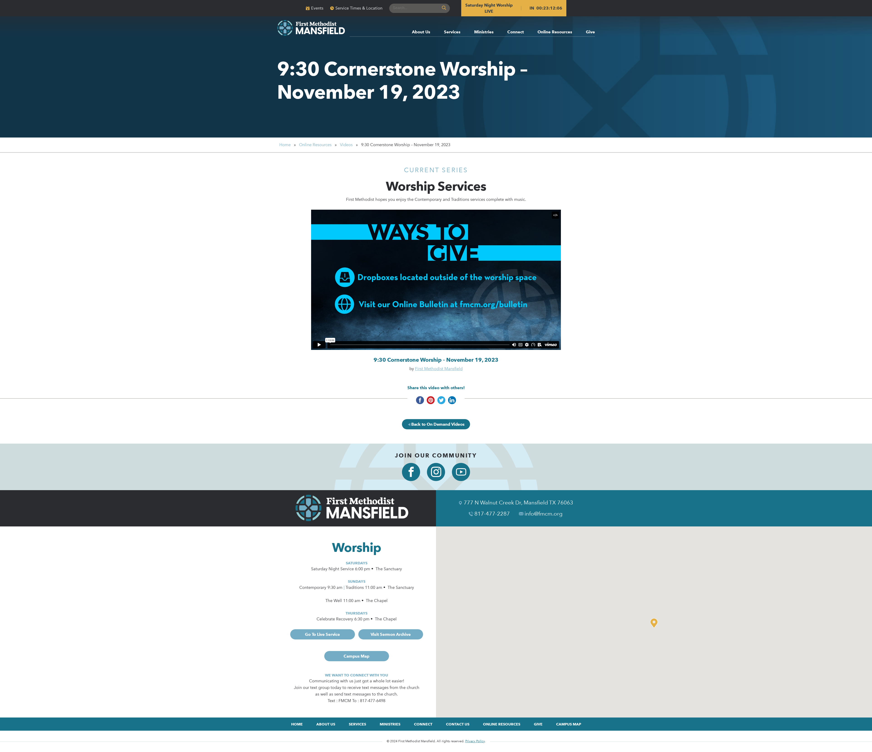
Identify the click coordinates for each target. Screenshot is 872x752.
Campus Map (356, 656)
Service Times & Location (358, 8)
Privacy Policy (475, 741)
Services (452, 32)
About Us (421, 32)
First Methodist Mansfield (439, 368)
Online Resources (555, 32)
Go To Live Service (322, 634)
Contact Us (457, 724)
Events (317, 8)
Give (590, 32)
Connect (515, 32)
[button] (655, 623)
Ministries (484, 32)
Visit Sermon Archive (391, 634)
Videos (346, 144)
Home (285, 144)
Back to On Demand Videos (437, 424)
